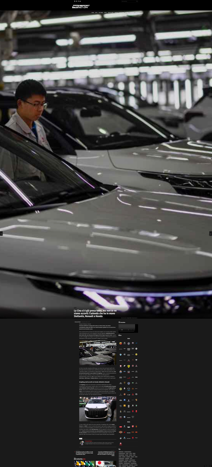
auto (131, 453)
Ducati (127, 455)
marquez (121, 461)
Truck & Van (110, 12)
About (81, 438)
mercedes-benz (127, 463)
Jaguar (133, 456)
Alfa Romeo (121, 451)
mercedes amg (134, 463)
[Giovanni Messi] (82, 445)
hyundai (128, 456)
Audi (127, 453)
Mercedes (121, 463)
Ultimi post (84, 438)
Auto (96, 12)
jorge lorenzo (122, 458)
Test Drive (101, 12)
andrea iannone (122, 453)
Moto (105, 12)
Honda (124, 456)
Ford (120, 456)
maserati (125, 461)
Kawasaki (127, 458)
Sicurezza (132, 12)
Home (93, 12)
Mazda (130, 461)
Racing (126, 12)
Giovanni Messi (88, 441)
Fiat (134, 455)
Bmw (134, 453)
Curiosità (137, 12)
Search (137, 1)
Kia (131, 458)
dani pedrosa (122, 455)
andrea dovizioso (128, 451)
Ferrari (131, 455)
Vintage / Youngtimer (119, 12)
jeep (136, 456)
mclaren (134, 461)
